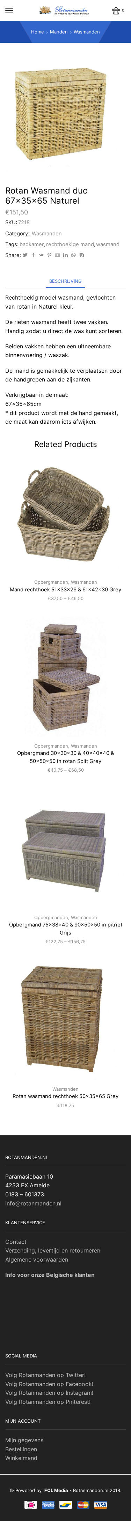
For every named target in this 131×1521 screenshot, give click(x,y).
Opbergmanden (51, 582)
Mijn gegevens (24, 1440)
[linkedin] (65, 255)
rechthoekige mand (70, 244)
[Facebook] (33, 255)
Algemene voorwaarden (36, 1259)
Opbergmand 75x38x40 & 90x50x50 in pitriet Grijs (65, 929)
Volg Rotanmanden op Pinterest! (47, 1401)
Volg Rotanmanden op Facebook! (49, 1383)
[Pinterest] (49, 255)
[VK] (41, 255)
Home (37, 32)
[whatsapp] (74, 255)
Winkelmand (21, 1457)
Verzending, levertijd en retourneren (52, 1250)
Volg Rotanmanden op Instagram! (49, 1392)
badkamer (32, 244)
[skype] (81, 255)
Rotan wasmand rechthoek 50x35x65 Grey (65, 1096)
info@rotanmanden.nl (33, 1203)
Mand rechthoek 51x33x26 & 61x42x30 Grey (65, 590)
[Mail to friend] (57, 255)
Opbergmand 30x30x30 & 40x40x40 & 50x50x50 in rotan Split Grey (65, 757)
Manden (59, 32)
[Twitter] (25, 255)
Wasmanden (87, 32)
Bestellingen (21, 1449)
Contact (16, 1241)
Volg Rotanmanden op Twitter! (45, 1374)
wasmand (107, 244)
